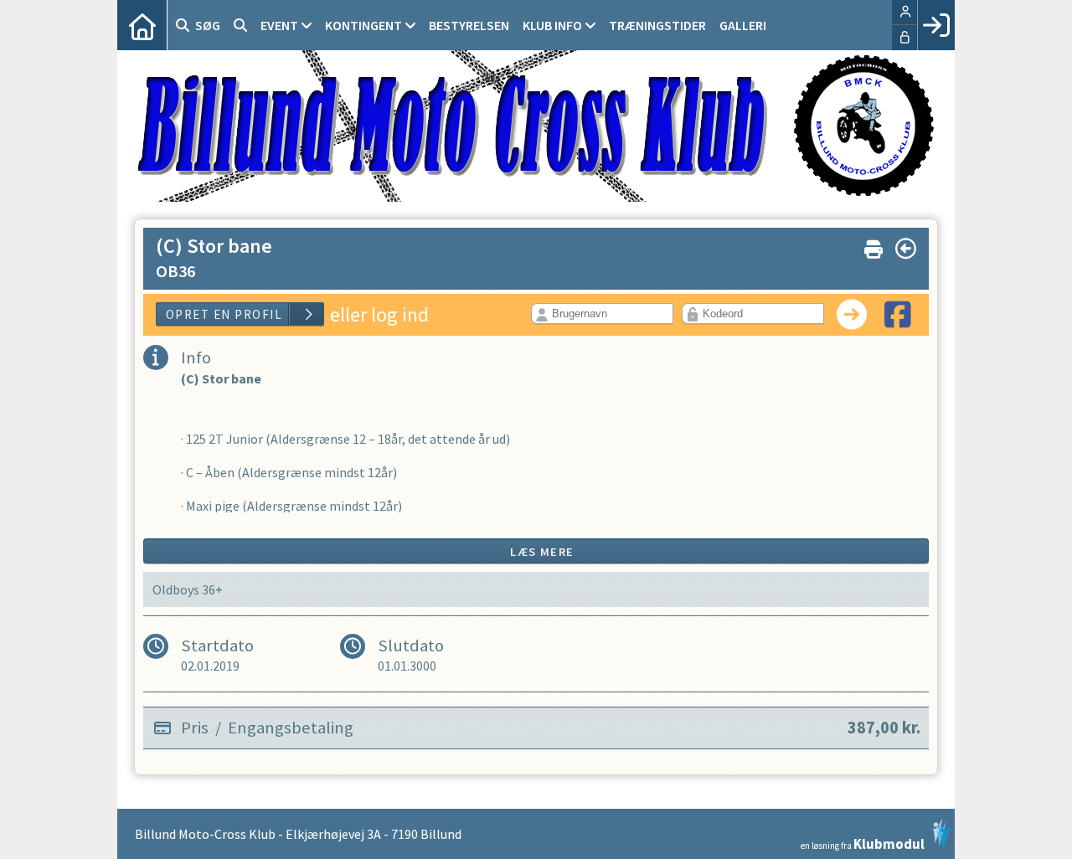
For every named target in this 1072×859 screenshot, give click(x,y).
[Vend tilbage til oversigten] (905, 249)
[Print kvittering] (873, 246)
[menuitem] (142, 25)
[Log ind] (936, 25)
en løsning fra (863, 843)
